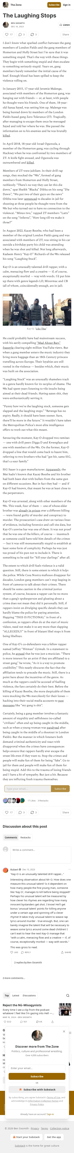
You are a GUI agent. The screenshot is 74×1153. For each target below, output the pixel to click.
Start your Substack (28, 1137)
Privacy (35, 1128)
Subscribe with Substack (39, 1089)
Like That (41, 329)
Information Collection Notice (43, 1100)
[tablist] (18, 837)
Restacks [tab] (25, 837)
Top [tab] (7, 995)
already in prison (29, 510)
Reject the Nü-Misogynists (22, 1005)
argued (20, 654)
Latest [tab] (15, 995)
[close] (64, 1031)
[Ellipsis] (69, 869)
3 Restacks (43, 800)
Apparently (53, 469)
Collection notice (59, 1128)
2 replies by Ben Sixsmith (28, 962)
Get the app (54, 1137)
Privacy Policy (37, 1104)
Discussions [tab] (29, 995)
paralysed (53, 727)
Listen (66, 24)
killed (6, 135)
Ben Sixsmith (18, 23)
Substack (20, 1145)
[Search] (67, 995)
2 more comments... (14, 978)
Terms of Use (53, 1097)
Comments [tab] (11, 837)
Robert (14, 869)
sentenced (30, 199)
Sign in (67, 4)
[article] (37, 1013)
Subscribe (54, 4)
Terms (44, 1128)
